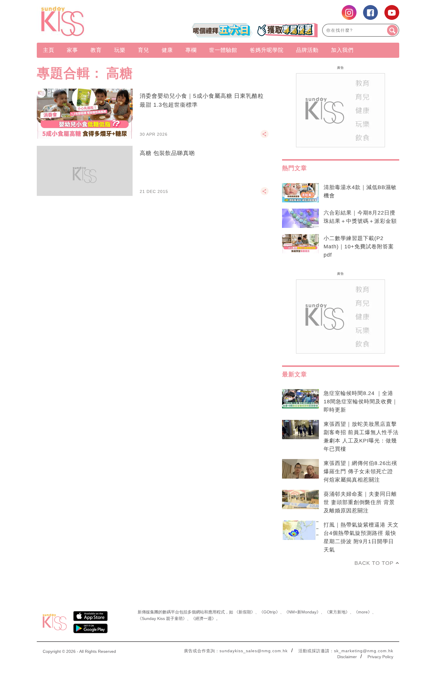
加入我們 (342, 50)
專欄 (191, 50)
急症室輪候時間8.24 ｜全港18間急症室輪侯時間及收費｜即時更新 (361, 401)
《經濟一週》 (203, 618)
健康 (167, 50)
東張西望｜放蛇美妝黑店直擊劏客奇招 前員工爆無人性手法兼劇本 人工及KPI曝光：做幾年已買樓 (361, 436)
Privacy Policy (380, 656)
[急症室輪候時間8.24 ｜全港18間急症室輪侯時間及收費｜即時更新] (300, 399)
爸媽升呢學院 (267, 50)
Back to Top (374, 563)
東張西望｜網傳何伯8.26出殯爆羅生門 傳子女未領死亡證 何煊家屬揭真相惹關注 (360, 471)
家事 (72, 50)
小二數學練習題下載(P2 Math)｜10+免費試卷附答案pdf (359, 246)
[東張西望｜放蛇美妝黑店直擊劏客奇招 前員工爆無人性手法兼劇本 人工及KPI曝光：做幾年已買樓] (300, 429)
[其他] (264, 137)
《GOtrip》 (269, 612)
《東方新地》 (337, 612)
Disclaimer (347, 656)
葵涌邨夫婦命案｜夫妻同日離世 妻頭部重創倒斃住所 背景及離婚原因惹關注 (360, 502)
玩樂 (119, 50)
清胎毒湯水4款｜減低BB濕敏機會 (360, 191)
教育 (96, 50)
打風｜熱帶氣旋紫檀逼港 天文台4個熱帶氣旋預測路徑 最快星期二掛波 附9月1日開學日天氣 (361, 537)
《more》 (363, 612)
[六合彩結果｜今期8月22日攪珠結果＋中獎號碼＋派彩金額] (300, 218)
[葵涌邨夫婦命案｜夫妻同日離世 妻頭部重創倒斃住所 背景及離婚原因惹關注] (300, 499)
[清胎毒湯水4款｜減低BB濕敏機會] (300, 193)
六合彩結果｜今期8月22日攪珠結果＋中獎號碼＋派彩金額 (360, 217)
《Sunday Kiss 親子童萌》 (162, 618)
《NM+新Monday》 (302, 612)
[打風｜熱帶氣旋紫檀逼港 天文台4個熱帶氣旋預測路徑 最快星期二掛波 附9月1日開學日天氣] (300, 530)
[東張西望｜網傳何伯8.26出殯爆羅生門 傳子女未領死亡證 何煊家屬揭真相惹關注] (300, 469)
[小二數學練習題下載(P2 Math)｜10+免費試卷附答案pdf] (300, 244)
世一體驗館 (223, 50)
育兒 (143, 50)
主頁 (48, 50)
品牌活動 (307, 50)
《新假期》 (244, 612)
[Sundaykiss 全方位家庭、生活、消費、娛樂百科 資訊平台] (91, 21)
